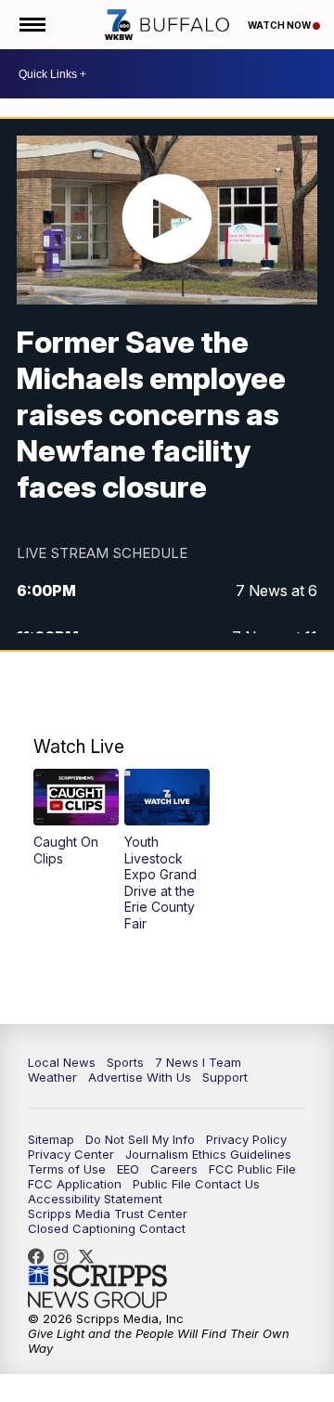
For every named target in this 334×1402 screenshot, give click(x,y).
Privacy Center (71, 1154)
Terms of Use (67, 1169)
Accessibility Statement (95, 1198)
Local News (62, 1062)
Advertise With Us (139, 1077)
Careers (174, 1169)
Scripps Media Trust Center (107, 1213)
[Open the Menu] (31, 25)
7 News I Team (198, 1062)
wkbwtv (41, 1256)
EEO (128, 1169)
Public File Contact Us (196, 1183)
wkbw (66, 1256)
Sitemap (51, 1139)
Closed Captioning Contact (107, 1228)
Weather (52, 1077)
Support (225, 1077)
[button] (76, 817)
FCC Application (75, 1183)
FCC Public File (252, 1169)
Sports (125, 1062)
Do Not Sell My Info (140, 1139)
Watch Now (280, 25)
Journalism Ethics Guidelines (208, 1154)
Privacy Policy (246, 1139)
